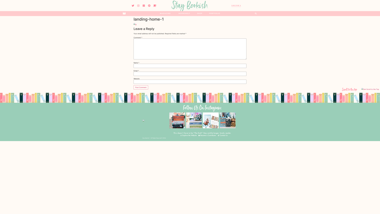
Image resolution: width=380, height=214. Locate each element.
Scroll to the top (349, 89)
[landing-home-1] (135, 24)
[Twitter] (132, 5)
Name (136, 63)
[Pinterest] (149, 5)
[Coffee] (154, 5)
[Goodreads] (143, 5)
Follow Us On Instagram (202, 108)
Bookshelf (184, 13)
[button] (256, 13)
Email (136, 71)
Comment (138, 37)
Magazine (165, 13)
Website (137, 78)
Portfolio (214, 13)
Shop (199, 13)
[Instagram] (138, 5)
